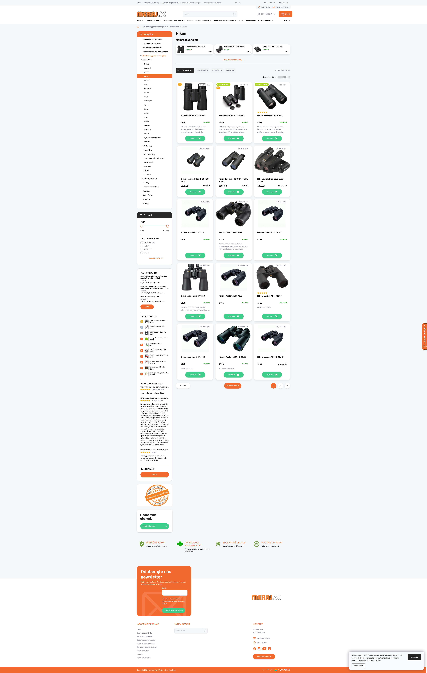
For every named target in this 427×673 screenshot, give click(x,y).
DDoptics (147, 80)
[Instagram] (259, 648)
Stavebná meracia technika (152, 48)
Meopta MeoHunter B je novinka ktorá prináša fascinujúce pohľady (153, 277)
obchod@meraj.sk (263, 638)
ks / (154, 475)
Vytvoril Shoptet (267, 670)
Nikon (146, 76)
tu (380, 660)
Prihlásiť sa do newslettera (173, 610)
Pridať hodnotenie (149, 526)
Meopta (147, 64)
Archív (147, 307)
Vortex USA (148, 88)
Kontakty (140, 654)
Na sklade (149, 243)
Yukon (146, 105)
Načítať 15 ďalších (233, 386)
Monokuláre (148, 150)
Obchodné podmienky (151, 3)
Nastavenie (358, 666)
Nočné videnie (148, 162)
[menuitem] (149, 20)
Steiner (146, 109)
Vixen (146, 97)
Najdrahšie (217, 70)
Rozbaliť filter (154, 258)
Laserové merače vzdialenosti (154, 158)
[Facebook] (254, 648)
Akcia (147, 246)
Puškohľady (148, 146)
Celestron (147, 129)
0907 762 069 (262, 643)
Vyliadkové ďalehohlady (152, 138)
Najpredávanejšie (184, 70)
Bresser (146, 113)
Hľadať (234, 14)
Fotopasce (147, 175)
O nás (139, 3)
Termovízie (147, 166)
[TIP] (195, 98)
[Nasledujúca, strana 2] (280, 386)
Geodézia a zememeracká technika (155, 52)
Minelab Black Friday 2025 (149, 297)
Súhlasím (414, 657)
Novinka (147, 249)
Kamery (146, 183)
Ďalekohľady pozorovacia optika (154, 56)
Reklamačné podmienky (171, 3)
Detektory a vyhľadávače (152, 43)
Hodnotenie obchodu (144, 658)
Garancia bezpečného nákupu (147, 647)
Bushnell (147, 121)
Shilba (146, 117)
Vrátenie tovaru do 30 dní (212, 3)
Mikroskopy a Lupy (150, 179)
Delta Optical (148, 101)
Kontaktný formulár (264, 656)
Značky (145, 203)
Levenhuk (147, 142)
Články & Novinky (143, 651)
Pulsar (146, 93)
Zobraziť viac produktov (233, 60)
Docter (146, 134)
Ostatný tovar (148, 195)
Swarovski (147, 68)
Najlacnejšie (202, 70)
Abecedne (230, 70)
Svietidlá (146, 170)
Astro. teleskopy (149, 154)
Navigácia (146, 191)
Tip (146, 253)
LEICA (146, 72)
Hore (184, 386)
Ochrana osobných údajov (191, 3)
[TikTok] (269, 648)
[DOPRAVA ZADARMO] (272, 98)
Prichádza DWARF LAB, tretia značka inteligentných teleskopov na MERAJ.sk (154, 287)
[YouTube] (264, 648)
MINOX (146, 84)
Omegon (147, 125)
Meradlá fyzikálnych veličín (152, 39)
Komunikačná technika (151, 187)
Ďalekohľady (148, 60)
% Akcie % (146, 199)
